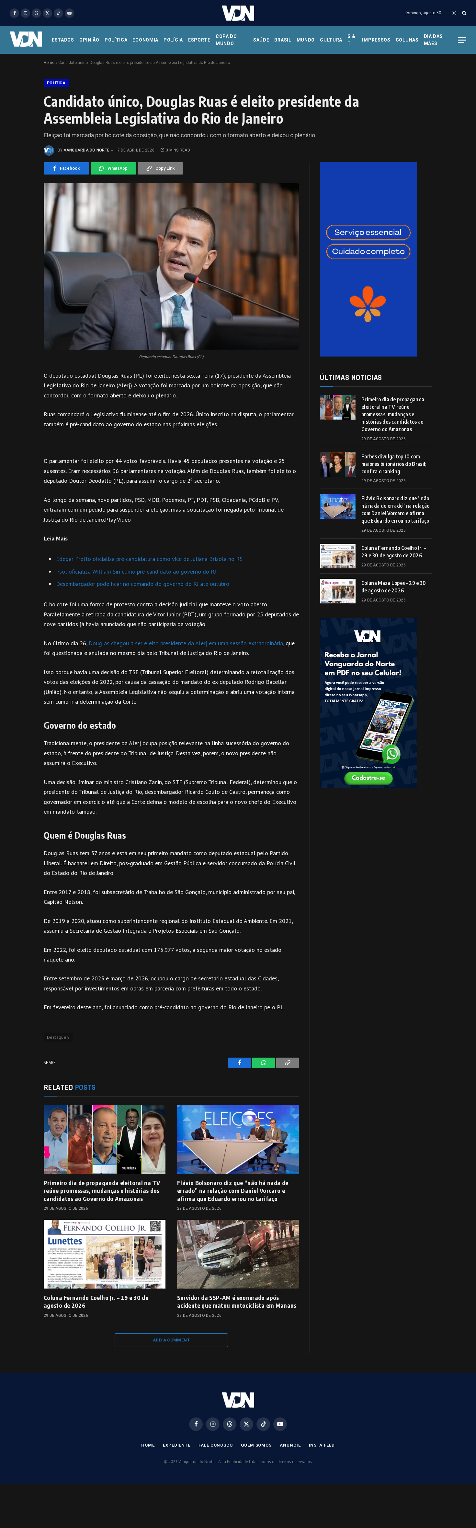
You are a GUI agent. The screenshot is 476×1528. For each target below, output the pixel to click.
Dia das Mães (433, 40)
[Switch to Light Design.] (454, 13)
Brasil (282, 39)
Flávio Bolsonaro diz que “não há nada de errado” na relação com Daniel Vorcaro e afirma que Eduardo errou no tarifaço (232, 1190)
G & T (351, 40)
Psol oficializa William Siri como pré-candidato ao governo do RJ (136, 571)
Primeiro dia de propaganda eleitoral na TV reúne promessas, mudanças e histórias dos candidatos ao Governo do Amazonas (102, 1190)
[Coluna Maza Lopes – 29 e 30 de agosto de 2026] (338, 591)
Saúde (261, 39)
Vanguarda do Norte (86, 150)
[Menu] (462, 40)
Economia (145, 39)
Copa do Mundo (226, 40)
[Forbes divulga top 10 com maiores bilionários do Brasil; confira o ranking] (338, 464)
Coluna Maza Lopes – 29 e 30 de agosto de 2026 (393, 587)
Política (116, 39)
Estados (63, 39)
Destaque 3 (58, 1037)
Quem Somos (256, 1445)
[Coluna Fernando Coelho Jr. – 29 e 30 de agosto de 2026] (104, 1254)
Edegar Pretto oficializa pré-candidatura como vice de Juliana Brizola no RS (149, 559)
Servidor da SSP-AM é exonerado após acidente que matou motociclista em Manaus (237, 1301)
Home (49, 62)
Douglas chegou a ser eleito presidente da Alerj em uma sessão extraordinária (186, 643)
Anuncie (290, 1445)
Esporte (199, 39)
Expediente (176, 1445)
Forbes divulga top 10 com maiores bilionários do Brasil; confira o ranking (394, 464)
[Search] (463, 13)
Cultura (331, 39)
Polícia (173, 39)
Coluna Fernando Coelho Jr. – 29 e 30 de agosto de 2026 (96, 1301)
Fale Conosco (215, 1445)
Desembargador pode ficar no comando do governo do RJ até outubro (142, 584)
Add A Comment (171, 1340)
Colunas (407, 39)
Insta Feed (322, 1445)
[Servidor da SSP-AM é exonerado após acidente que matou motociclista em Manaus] (238, 1254)
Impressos (376, 39)
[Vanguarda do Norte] (238, 13)
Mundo (306, 39)
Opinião (89, 39)
